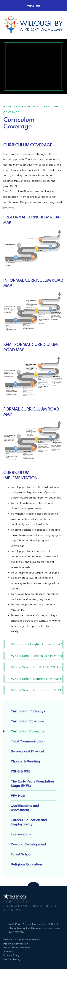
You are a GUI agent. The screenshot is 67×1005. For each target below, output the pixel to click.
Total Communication (27, 741)
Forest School (21, 854)
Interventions (21, 834)
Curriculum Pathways (28, 711)
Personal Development (28, 844)
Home (7, 106)
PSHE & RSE (20, 771)
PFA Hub (18, 795)
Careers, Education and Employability (29, 822)
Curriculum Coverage (27, 731)
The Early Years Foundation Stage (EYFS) (32, 783)
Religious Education (26, 864)
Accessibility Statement (17, 947)
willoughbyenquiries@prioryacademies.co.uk (33, 928)
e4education (32, 939)
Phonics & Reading (25, 761)
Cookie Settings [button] (12, 959)
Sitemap (8, 951)
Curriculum (25, 106)
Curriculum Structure (27, 721)
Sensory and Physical (27, 751)
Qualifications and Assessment (25, 807)
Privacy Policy (11, 955)
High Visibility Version (15, 943)
